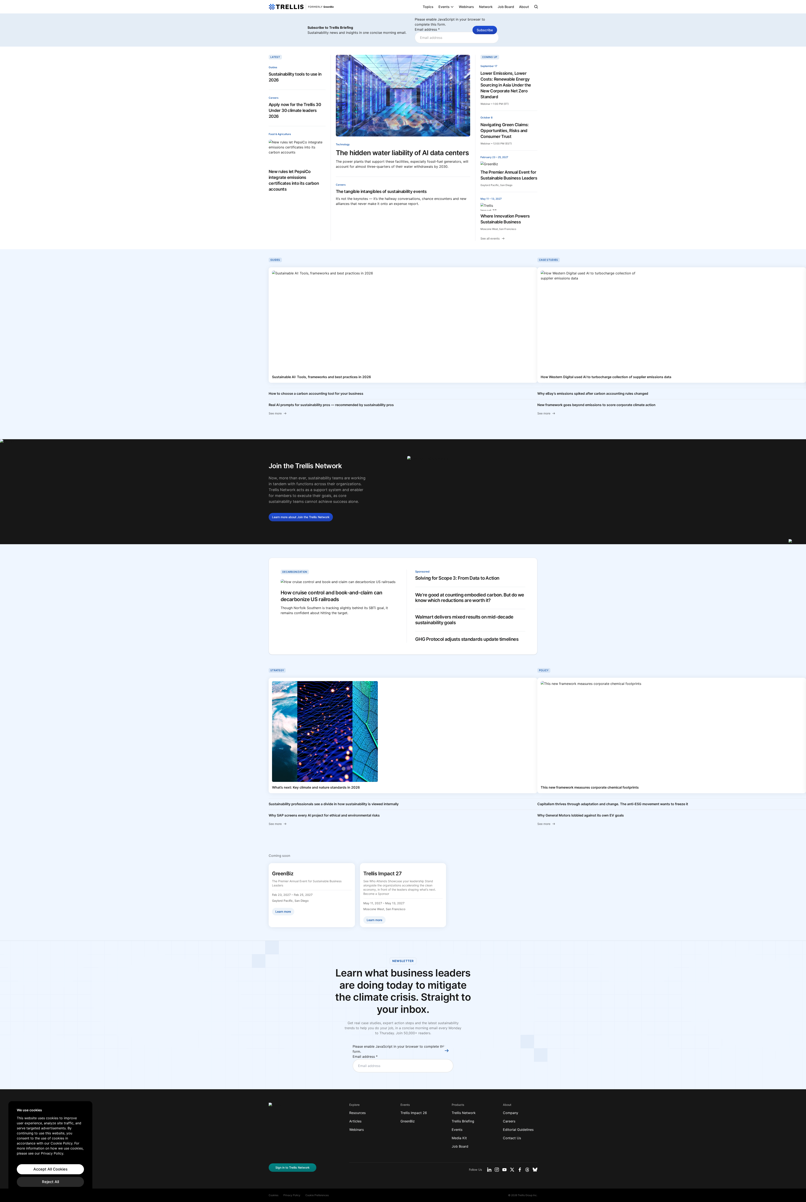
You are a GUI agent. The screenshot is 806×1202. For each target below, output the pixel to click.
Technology (343, 144)
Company (510, 1113)
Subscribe (485, 30)
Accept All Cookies (50, 1169)
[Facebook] (520, 1170)
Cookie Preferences (317, 1195)
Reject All (50, 1182)
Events (444, 7)
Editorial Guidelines (518, 1129)
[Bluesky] (535, 1170)
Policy (544, 670)
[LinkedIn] (489, 1170)
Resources (357, 1113)
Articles (355, 1121)
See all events (490, 238)
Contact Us (512, 1138)
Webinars (466, 7)
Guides (273, 67)
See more (275, 413)
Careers (273, 97)
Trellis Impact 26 (413, 1113)
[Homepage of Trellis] (275, 1107)
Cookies (273, 1195)
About (524, 7)
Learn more (301, 517)
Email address (427, 29)
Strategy (277, 670)
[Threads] (527, 1170)
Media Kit (459, 1138)
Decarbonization (294, 571)
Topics (428, 7)
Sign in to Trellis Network (292, 1167)
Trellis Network (464, 1113)
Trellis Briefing (463, 1121)
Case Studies (548, 259)
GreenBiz (407, 1121)
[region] (50, 1147)
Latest (275, 57)
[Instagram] (497, 1170)
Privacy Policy (291, 1195)
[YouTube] (504, 1170)
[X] (512, 1170)
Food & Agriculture (280, 134)
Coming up (489, 57)
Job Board (506, 7)
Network (486, 7)
